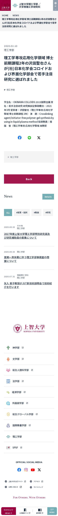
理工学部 (9, 50)
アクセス (37, 481)
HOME (5, 15)
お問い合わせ (13, 487)
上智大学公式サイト (16, 481)
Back (29, 179)
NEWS (16, 15)
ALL (8, 212)
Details (48, 196)
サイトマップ (38, 487)
